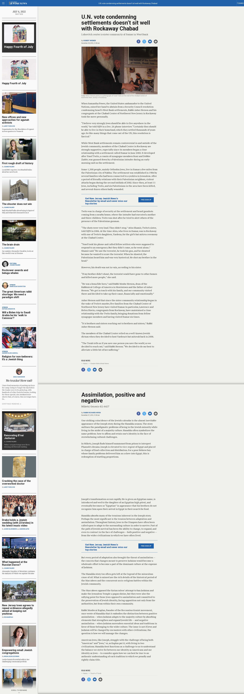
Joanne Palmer (9, 166)
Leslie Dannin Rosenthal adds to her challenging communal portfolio (15, 660)
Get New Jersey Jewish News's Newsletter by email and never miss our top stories (106, 201)
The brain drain (11, 244)
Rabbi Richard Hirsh (92, 413)
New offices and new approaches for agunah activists (15, 120)
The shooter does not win (17, 203)
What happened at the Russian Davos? (14, 563)
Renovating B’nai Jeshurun (14, 437)
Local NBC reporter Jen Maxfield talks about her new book (17, 171)
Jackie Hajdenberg (10, 529)
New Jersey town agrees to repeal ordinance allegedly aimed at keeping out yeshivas (18, 609)
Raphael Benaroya (8, 309)
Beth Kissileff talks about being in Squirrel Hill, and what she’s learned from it (18, 211)
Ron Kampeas (8, 617)
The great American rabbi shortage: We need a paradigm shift (17, 294)
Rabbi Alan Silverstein (18, 286)
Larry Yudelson (9, 126)
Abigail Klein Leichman (11, 656)
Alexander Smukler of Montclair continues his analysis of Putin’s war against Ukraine (18, 572)
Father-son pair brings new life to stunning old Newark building (17, 445)
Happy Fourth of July (18, 47)
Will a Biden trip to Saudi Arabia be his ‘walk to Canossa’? (16, 315)
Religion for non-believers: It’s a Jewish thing (17, 358)
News (85, 363)
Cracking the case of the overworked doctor (16, 482)
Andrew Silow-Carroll (10, 353)
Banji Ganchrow (19, 377)
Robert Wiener (89, 40)
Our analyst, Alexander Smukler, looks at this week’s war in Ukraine (17, 252)
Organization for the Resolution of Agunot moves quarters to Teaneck (18, 130)
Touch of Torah (95, 673)
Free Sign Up (146, 200)
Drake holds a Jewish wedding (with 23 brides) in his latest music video (17, 522)
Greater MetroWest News (99, 363)
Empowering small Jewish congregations (17, 651)
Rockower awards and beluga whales (15, 272)
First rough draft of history (17, 163)
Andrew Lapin (24, 529)
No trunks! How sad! (19, 380)
